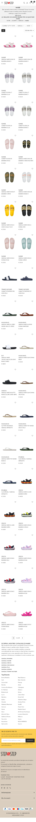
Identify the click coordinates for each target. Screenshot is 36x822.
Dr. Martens (4, 690)
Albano (20, 690)
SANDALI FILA (5, 667)
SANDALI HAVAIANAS (7, 665)
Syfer (22, 815)
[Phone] (10, 788)
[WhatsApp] (7, 788)
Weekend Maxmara (6, 704)
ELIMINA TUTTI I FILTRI (8, 26)
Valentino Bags (22, 699)
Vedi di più (18, 15)
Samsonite (4, 724)
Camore (3, 707)
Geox (2, 712)
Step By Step (24, 651)
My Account (5, 798)
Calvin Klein (21, 694)
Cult (2, 680)
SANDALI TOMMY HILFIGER (9, 671)
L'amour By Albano (6, 687)
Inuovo (20, 724)
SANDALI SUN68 (6, 661)
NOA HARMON (22, 721)
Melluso (20, 716)
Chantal (3, 702)
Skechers (3, 697)
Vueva (3, 709)
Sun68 (20, 704)
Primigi (20, 682)
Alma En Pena (5, 714)
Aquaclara (4, 721)
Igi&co (3, 699)
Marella (3, 685)
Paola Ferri (21, 707)
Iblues (20, 692)
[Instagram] (4, 788)
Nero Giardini (21, 680)
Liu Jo (3, 694)
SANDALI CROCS (6, 663)
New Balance (21, 677)
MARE (27, 20)
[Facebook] (2, 788)
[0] (30, 3)
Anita (19, 685)
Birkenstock (4, 692)
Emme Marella (5, 677)
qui (11, 745)
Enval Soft (21, 697)
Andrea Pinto (21, 702)
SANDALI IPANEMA (6, 658)
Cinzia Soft (4, 682)
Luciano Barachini (23, 714)
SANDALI (21, 20)
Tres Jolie (4, 719)
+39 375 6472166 (6, 779)
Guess (20, 719)
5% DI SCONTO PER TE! (9, 731)
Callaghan (21, 687)
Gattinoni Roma (5, 716)
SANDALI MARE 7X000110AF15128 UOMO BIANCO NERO (8, 359)
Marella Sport (22, 709)
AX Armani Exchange (24, 712)
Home (8, 20)
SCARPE (14, 20)
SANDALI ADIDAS (6, 669)
